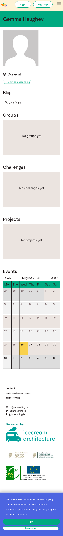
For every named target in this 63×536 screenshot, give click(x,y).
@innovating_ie (17, 410)
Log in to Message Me (18, 82)
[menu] (59, 4)
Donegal (14, 74)
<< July (7, 277)
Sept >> (55, 277)
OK (31, 522)
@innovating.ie (16, 414)
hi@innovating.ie (19, 407)
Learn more (30, 528)
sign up (43, 4)
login (23, 4)
